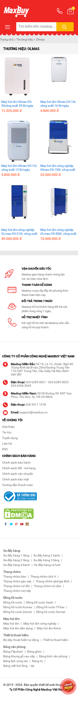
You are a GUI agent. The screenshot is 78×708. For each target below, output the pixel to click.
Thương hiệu (24, 39)
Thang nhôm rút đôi (16, 586)
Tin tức (6, 432)
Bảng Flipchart (13, 651)
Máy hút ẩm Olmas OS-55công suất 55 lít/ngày (17, 103)
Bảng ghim (34, 651)
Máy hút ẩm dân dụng (18, 628)
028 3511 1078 (36, 404)
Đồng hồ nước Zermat (50, 612)
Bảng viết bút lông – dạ (18, 665)
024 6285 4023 (58, 382)
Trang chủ (6, 39)
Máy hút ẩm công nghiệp (40, 623)
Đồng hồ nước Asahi (39, 602)
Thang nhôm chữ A (43, 576)
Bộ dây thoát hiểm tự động (21, 640)
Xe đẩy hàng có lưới (47, 565)
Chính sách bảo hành (16, 462)
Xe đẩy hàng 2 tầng (16, 560)
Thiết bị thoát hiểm (55, 640)
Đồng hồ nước (12, 602)
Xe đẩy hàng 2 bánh (46, 555)
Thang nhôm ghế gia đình (53, 581)
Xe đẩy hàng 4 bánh (16, 565)
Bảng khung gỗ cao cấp (19, 656)
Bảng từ (37, 661)
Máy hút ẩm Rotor (49, 628)
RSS (5, 449)
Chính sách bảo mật (15, 479)
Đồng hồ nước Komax (17, 607)
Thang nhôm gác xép (17, 581)
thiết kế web (47, 684)
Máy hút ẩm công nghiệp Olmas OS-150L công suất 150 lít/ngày (57, 168)
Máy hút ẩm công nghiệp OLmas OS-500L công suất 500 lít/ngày (58, 232)
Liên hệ (7, 443)
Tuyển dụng (10, 438)
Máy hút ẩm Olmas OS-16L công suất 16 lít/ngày (58, 103)
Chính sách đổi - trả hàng (19, 468)
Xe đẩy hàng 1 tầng (16, 555)
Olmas (40, 39)
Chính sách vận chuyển (17, 473)
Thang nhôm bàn (14, 576)
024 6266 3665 (21, 385)
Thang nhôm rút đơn (47, 586)
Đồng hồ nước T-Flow (50, 607)
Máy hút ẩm (11, 623)
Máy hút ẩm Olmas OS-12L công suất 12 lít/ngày (19, 167)
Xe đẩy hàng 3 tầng (46, 560)
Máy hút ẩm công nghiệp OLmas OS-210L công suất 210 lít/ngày (19, 232)
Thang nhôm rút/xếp (17, 590)
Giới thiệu (8, 426)
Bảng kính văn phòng (53, 656)
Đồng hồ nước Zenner (17, 612)
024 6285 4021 (36, 382)
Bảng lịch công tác (15, 661)
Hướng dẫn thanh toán (17, 485)
